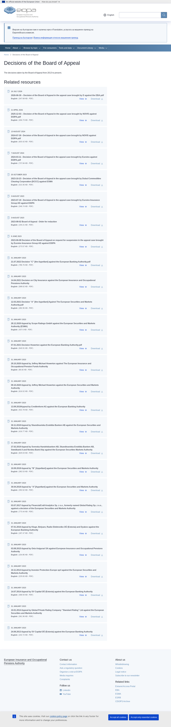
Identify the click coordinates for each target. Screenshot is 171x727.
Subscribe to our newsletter (127, 675)
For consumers (50, 48)
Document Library (85, 48)
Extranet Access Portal (125, 686)
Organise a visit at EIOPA (71, 672)
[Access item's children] (20, 48)
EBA (117, 690)
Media (101, 48)
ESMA (118, 694)
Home (8, 48)
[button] (83, 98)
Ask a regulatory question (71, 668)
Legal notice (120, 672)
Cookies (119, 668)
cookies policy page (58, 716)
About (15, 48)
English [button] (110, 15)
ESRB (118, 698)
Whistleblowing (122, 664)
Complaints (65, 679)
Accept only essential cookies (144, 717)
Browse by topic (31, 48)
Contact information (68, 664)
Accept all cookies (118, 717)
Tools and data (65, 48)
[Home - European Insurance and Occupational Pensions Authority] (21, 12)
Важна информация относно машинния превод (56, 38)
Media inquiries (66, 675)
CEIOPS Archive (122, 701)
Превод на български (22, 38)
